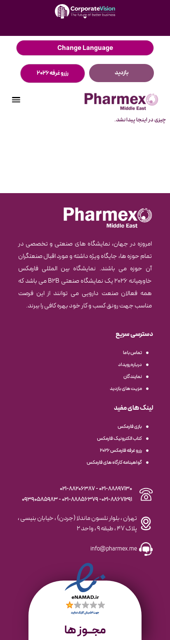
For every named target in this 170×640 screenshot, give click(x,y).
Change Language (85, 48)
